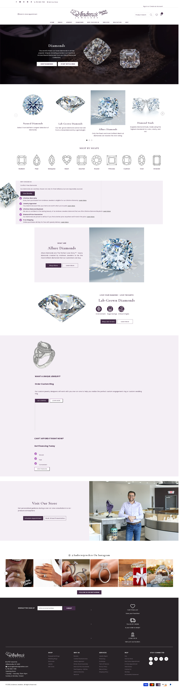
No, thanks (113, 360)
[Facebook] (104, 356)
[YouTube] (116, 356)
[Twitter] (120, 356)
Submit (112, 348)
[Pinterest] (112, 356)
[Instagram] (108, 356)
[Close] (134, 322)
